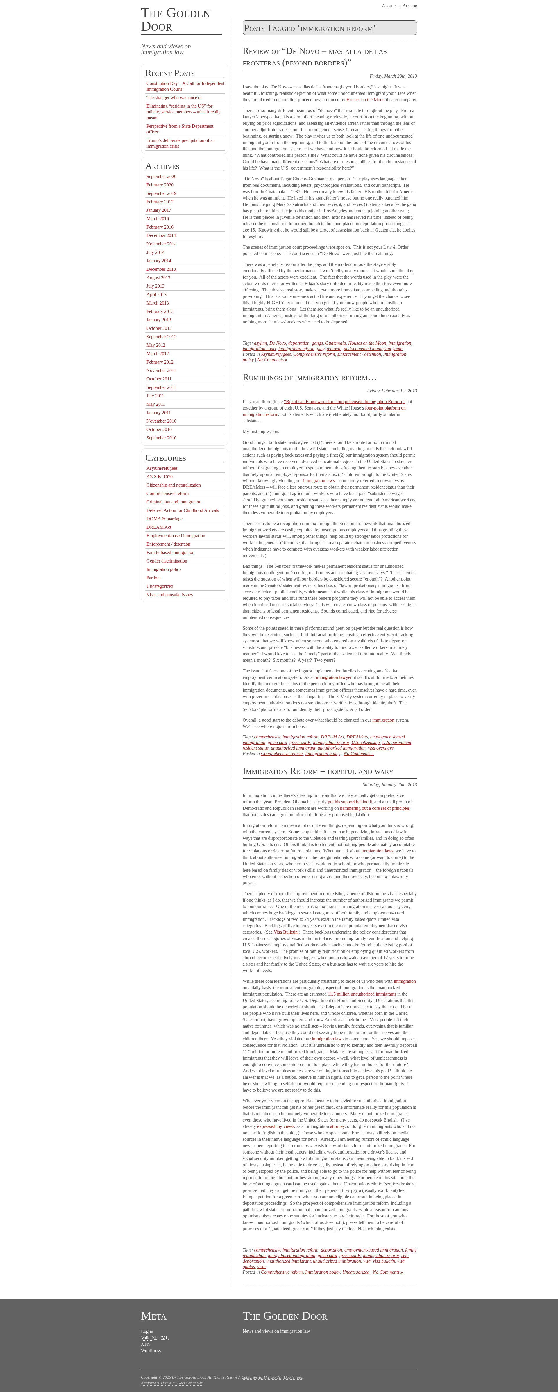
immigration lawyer (333, 677)
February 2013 (160, 311)
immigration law (327, 1038)
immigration (400, 343)
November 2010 (161, 421)
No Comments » (272, 359)
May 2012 (155, 345)
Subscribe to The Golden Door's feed (272, 1377)
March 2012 (157, 353)
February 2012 (160, 361)
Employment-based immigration (175, 535)
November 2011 (161, 370)
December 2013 (161, 269)
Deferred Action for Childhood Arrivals (182, 510)
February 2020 (160, 184)
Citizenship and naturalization (173, 485)
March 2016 (157, 218)
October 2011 (158, 378)
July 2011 (155, 395)
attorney (337, 1126)
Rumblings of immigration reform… (310, 377)
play (320, 348)
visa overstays (381, 747)
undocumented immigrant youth (373, 348)
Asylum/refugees (276, 354)
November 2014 (161, 243)
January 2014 (158, 260)
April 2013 (156, 294)
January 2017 (158, 210)
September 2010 (161, 437)
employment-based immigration (373, 1249)
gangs (317, 343)
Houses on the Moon (365, 99)
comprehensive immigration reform (286, 736)
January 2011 (158, 412)
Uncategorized (355, 1272)
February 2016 (160, 227)
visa (367, 1261)
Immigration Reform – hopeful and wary (318, 771)
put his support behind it (350, 801)
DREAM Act (332, 736)
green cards (300, 742)
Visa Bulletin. (286, 932)
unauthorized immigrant (293, 747)
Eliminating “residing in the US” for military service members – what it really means (183, 112)
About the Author (399, 5)
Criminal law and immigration (173, 501)
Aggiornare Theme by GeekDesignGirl (172, 1383)
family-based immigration (291, 1255)
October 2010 (159, 429)
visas (261, 1266)
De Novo (277, 343)
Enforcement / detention (359, 354)
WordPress (151, 1350)
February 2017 (160, 201)
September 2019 (161, 193)
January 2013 (158, 319)
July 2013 (155, 286)
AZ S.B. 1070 (159, 476)
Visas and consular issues (169, 594)
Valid (155, 1337)
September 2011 (161, 387)
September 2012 (161, 336)
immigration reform (296, 348)
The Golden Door (175, 19)
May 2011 (155, 404)
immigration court (259, 348)
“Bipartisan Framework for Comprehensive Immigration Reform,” (344, 401)
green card (277, 742)
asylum (260, 343)
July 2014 (155, 252)
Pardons (153, 577)
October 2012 (159, 328)
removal (334, 348)
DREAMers (357, 736)
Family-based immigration (170, 552)
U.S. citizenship (365, 742)
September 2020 (161, 176)
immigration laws (319, 480)
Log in (147, 1331)
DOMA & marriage (164, 518)
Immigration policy (322, 753)
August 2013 (158, 277)
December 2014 (161, 235)
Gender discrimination (166, 560)
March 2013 (157, 302)
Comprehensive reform (314, 354)
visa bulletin (384, 1261)
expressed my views (275, 1126)
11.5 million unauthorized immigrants (362, 994)
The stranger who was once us (174, 97)
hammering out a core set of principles (375, 808)
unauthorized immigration (342, 747)
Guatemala (335, 343)
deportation (299, 343)
